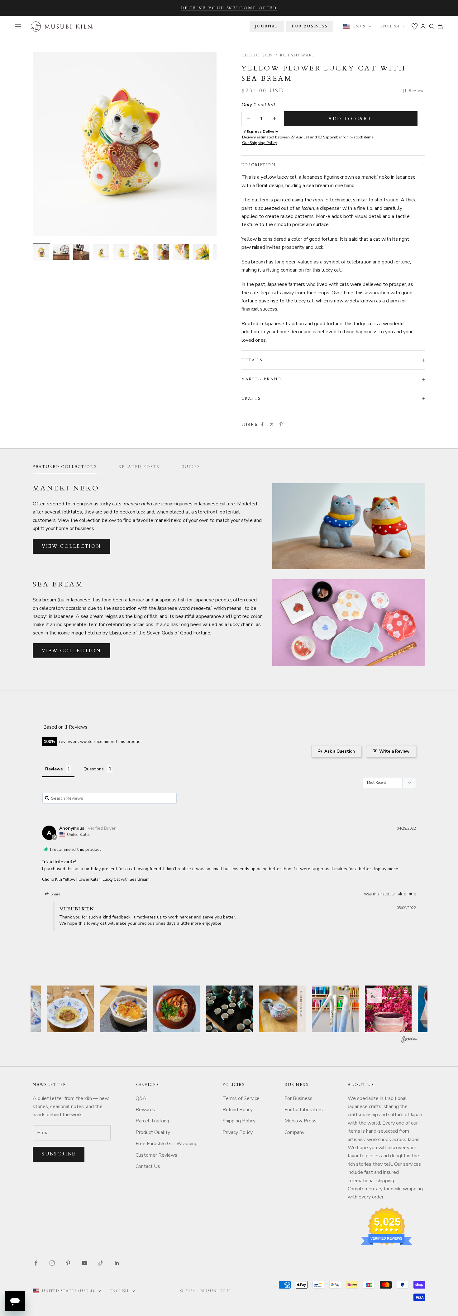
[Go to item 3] (81, 252)
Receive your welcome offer (229, 8)
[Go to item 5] (121, 252)
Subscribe (58, 1154)
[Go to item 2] (61, 252)
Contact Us (148, 1166)
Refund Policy (237, 1109)
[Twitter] (271, 424)
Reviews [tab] (54, 769)
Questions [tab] (93, 769)
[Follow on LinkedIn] (117, 1263)
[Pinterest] (281, 424)
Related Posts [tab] (139, 466)
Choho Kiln (257, 55)
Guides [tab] (190, 466)
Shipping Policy (238, 1120)
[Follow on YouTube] (84, 1263)
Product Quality (153, 1132)
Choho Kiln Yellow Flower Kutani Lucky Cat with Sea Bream (96, 879)
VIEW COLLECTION (71, 546)
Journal (266, 26)
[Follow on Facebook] (36, 1263)
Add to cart (350, 119)
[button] (402, 894)
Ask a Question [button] (339, 751)
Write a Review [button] (394, 751)
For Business (298, 1098)
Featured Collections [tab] (65, 466)
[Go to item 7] (161, 252)
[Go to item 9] (201, 252)
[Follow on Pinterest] (68, 1263)
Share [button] (55, 894)
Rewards (145, 1109)
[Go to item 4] (101, 252)
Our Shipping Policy (259, 142)
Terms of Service (241, 1098)
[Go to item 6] (141, 252)
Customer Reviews (156, 1155)
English (390, 26)
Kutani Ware (298, 55)
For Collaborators (303, 1109)
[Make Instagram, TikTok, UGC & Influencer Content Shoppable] (409, 1040)
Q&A (141, 1098)
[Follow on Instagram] (52, 1263)
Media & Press (300, 1120)
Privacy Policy (237, 1132)
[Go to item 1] (41, 252)
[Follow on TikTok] (101, 1263)
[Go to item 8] (181, 252)
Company (294, 1132)
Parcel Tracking (152, 1120)
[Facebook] (262, 424)
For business (310, 26)
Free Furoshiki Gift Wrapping (167, 1143)
